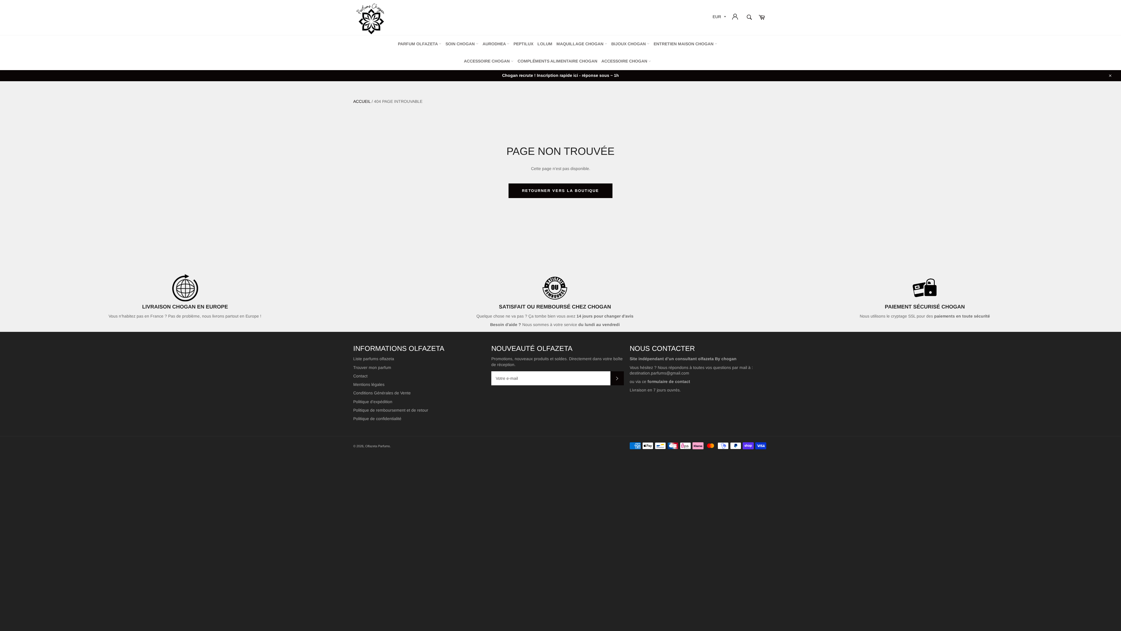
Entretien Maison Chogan (684, 43)
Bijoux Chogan (629, 43)
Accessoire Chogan (487, 61)
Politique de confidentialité (377, 418)
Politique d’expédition (372, 401)
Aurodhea (495, 43)
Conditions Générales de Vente (382, 393)
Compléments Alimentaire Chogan (557, 61)
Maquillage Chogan (580, 43)
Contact (360, 376)
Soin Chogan (460, 43)
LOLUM (544, 43)
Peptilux (523, 43)
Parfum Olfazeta (418, 43)
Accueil (361, 101)
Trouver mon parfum (372, 367)
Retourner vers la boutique (560, 190)
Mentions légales (368, 384)
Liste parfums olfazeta (373, 358)
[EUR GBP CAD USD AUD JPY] (718, 17)
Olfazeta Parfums (377, 446)
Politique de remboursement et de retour (390, 410)
